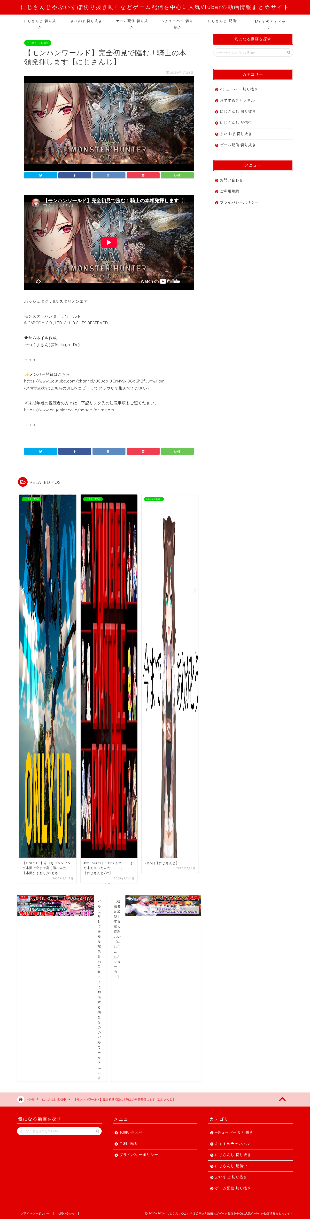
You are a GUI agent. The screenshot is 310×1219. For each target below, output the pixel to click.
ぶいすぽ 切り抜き (86, 21)
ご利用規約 (229, 191)
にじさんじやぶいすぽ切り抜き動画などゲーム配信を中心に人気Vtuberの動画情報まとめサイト (155, 7)
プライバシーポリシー (239, 202)
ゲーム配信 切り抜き (132, 22)
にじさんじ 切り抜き (40, 22)
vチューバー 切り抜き (178, 22)
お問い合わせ (231, 180)
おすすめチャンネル (270, 22)
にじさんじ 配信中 (224, 21)
